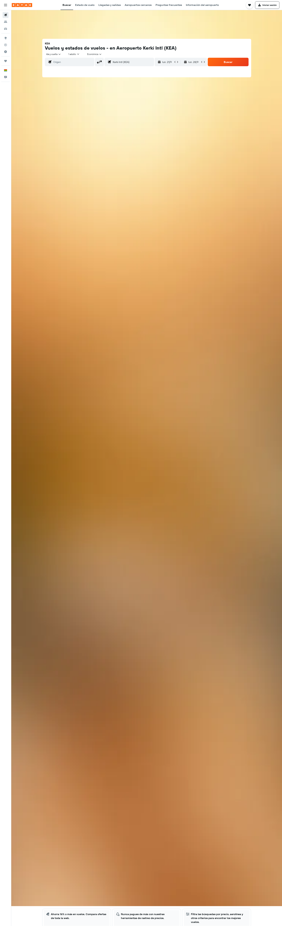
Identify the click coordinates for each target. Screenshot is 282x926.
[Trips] (5, 61)
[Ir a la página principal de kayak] (22, 5)
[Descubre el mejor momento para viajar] (5, 51)
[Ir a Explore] (5, 38)
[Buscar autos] (5, 28)
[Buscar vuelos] (5, 15)
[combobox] (53, 54)
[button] (5, 5)
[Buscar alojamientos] (5, 22)
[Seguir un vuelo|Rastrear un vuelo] (5, 45)
